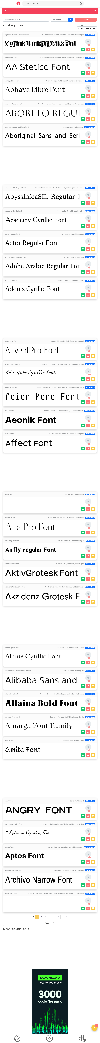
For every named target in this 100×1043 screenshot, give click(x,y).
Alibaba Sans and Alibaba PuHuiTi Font (20, 671)
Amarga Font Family (13, 717)
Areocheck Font (11, 893)
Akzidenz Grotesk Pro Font (15, 587)
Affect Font (9, 434)
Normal (48, 104)
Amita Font (9, 740)
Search (80, 3)
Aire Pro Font (10, 517)
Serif (48, 81)
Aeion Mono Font (11, 387)
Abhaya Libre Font (12, 81)
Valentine (71, 81)
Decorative (48, 34)
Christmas (80, 81)
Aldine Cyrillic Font (12, 648)
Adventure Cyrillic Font (14, 364)
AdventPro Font (11, 341)
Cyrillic (80, 211)
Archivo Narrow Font (13, 870)
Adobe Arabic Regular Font (15, 257)
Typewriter (39, 188)
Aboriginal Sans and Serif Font (17, 127)
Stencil (56, 34)
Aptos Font (9, 847)
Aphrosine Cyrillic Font (13, 824)
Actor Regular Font (12, 234)
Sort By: (80, 25)
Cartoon (54, 410)
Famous (58, 58)
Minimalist (50, 58)
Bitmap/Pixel (63, 893)
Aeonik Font (9, 410)
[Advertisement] (50, 165)
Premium (70, 58)
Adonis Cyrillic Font (12, 280)
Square (63, 34)
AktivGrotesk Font (12, 564)
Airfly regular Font (12, 540)
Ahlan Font (9, 494)
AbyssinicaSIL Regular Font (15, 188)
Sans (64, 58)
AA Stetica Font (11, 58)
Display (81, 893)
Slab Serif (61, 188)
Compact (71, 34)
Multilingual (79, 34)
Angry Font (9, 801)
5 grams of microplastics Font (17, 34)
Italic (66, 364)
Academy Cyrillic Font (13, 211)
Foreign (54, 81)
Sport (54, 387)
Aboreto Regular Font (13, 104)
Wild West (53, 188)
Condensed (79, 104)
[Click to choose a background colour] (70, 20)
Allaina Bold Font (11, 694)
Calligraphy (54, 364)
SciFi (67, 341)
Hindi (82, 740)
